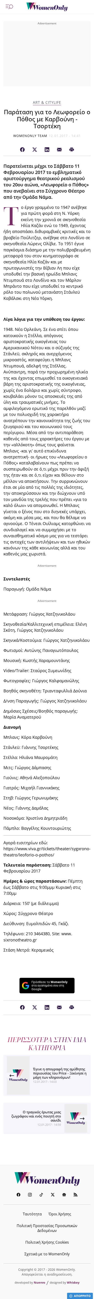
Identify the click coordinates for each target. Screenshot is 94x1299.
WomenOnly (47, 1179)
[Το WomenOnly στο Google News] (64, 1195)
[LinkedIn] (47, 149)
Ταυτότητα (32, 1214)
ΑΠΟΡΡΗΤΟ (82, 1296)
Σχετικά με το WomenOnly (47, 1253)
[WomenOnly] (47, 7)
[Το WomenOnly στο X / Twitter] (52, 1195)
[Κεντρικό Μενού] (9, 7)
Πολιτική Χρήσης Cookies (47, 1242)
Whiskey (73, 1282)
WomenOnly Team (30, 136)
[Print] (71, 149)
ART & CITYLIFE (47, 102)
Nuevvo (39, 1282)
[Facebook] (22, 149)
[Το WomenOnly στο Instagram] (30, 1195)
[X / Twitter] (34, 149)
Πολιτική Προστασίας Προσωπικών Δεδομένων (47, 1228)
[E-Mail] (59, 149)
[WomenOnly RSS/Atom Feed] (75, 1195)
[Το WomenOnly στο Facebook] (18, 1195)
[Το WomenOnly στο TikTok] (41, 1195)
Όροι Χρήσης (60, 1214)
